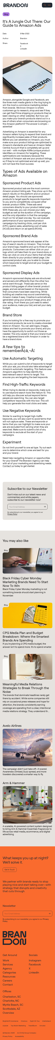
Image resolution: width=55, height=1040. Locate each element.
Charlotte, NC (11, 1000)
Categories (9, 972)
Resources (9, 976)
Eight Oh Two (35, 1021)
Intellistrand (46, 1021)
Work (6, 960)
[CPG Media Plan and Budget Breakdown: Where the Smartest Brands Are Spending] (27, 615)
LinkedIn (23, 49)
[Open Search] (45, 5)
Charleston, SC (12, 996)
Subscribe (45, 507)
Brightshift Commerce (10, 1021)
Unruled (42, 1026)
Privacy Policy (12, 514)
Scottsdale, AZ (11, 1008)
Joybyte (5, 1026)
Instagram (35, 960)
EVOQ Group (24, 1033)
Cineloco (24, 1021)
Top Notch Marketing (18, 1026)
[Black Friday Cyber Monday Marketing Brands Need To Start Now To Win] (27, 561)
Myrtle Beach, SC (13, 1004)
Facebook (24, 43)
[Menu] (49, 5)
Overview (8, 1012)
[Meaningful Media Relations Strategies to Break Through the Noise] (27, 666)
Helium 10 (41, 392)
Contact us (8, 466)
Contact (8, 984)
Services (8, 964)
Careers (7, 980)
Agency (7, 968)
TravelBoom (32, 1026)
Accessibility (19, 1036)
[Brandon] (17, 5)
